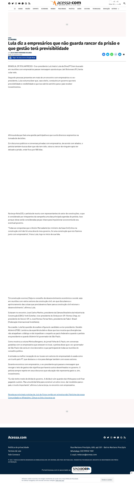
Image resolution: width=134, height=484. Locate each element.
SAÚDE (79, 9)
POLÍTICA (71, 9)
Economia (12, 39)
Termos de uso (14, 451)
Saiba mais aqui (60, 480)
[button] (103, 54)
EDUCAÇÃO (106, 9)
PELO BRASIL (62, 9)
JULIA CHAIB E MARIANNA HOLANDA (21, 53)
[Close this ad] (132, 472)
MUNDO (53, 9)
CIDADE (20, 9)
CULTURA (87, 9)
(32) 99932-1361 (87, 451)
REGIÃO (27, 9)
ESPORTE (35, 9)
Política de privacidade (18, 447)
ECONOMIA (44, 9)
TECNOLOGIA (96, 9)
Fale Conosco (14, 454)
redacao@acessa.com (87, 454)
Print (123, 54)
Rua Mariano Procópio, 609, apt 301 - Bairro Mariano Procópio (98, 447)
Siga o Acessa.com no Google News (24, 57)
